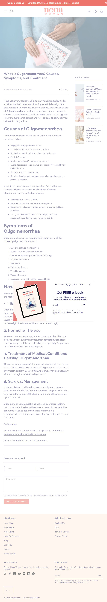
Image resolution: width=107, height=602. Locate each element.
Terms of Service (77, 312)
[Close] (89, 285)
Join (83, 305)
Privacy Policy (64, 312)
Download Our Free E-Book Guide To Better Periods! (53, 3)
